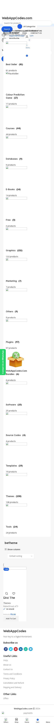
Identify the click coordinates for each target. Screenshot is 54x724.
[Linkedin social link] (21, 649)
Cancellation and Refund (13, 683)
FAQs (5, 660)
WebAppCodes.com (17, 18)
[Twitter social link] (11, 649)
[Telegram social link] (31, 649)
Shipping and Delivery (12, 687)
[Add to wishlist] (13, 593)
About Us (7, 664)
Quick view (6, 593)
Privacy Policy (9, 678)
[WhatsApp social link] (26, 649)
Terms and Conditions (12, 674)
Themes (7, 603)
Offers (6, 698)
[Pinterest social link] (16, 649)
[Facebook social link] (6, 649)
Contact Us (8, 669)
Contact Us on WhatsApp (3, 362)
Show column (13, 549)
